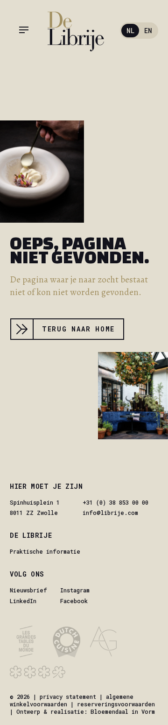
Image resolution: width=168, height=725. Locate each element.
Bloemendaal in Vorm (123, 711)
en (148, 30)
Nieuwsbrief (28, 590)
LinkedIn (23, 601)
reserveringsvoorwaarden (116, 704)
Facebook (74, 601)
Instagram (75, 590)
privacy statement (68, 696)
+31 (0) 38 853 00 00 (115, 502)
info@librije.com (110, 512)
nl (130, 30)
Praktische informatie (45, 551)
